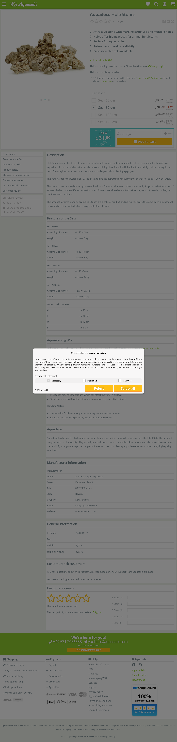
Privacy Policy (42, 375)
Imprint (53, 375)
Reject (99, 388)
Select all (128, 388)
